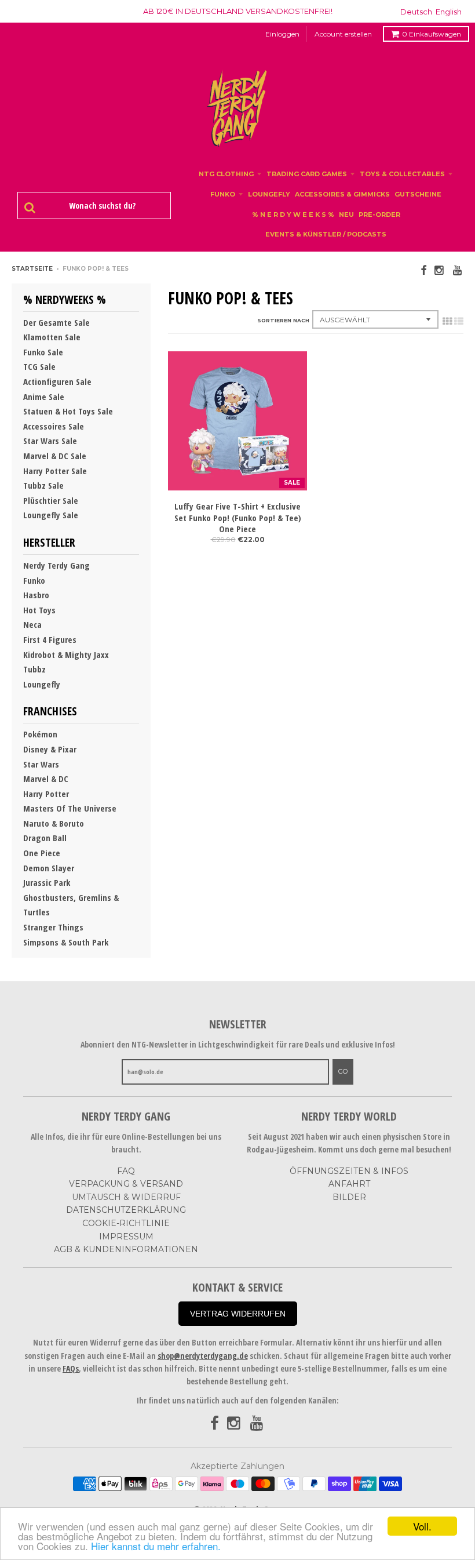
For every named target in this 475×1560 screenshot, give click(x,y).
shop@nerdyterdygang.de (203, 1355)
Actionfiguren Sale (57, 381)
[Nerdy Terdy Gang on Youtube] (458, 269)
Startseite (32, 268)
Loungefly (41, 684)
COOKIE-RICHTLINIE (126, 1223)
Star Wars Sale (50, 440)
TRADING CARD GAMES (306, 174)
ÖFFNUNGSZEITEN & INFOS (349, 1171)
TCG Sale (39, 366)
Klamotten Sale (52, 337)
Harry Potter (46, 793)
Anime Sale (43, 396)
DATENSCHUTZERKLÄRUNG (126, 1210)
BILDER (349, 1197)
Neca (32, 624)
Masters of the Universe (69, 808)
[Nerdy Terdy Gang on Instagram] (439, 269)
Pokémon (40, 734)
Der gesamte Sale (56, 322)
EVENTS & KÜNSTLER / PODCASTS (325, 234)
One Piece (41, 853)
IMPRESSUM (126, 1236)
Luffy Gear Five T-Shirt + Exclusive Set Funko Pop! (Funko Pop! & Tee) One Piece (237, 517)
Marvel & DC (45, 778)
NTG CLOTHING (226, 174)
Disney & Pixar (49, 749)
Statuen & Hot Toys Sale (68, 411)
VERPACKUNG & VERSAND (126, 1184)
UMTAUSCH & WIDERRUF (126, 1197)
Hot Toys (39, 610)
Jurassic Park (46, 882)
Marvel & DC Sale (54, 455)
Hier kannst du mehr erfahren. (156, 1546)
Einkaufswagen (431, 34)
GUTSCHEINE (417, 194)
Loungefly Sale (50, 515)
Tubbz (34, 669)
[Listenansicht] (458, 321)
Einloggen (282, 34)
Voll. (422, 1526)
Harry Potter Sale (55, 471)
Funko (34, 580)
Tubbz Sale (43, 485)
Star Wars (41, 764)
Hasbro (36, 595)
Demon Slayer (48, 868)
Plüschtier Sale (50, 500)
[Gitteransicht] (447, 321)
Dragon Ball (45, 837)
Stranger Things (53, 927)
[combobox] (100, 205)
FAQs (71, 1368)
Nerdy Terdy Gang (56, 565)
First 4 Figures (49, 639)
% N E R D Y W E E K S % (293, 214)
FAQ (126, 1171)
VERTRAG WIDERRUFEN (238, 1313)
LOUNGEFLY (269, 194)
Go (343, 1071)
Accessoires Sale (53, 426)
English (449, 11)
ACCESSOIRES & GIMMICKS (342, 194)
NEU (346, 214)
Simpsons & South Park (65, 942)
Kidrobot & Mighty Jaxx (66, 654)
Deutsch (416, 11)
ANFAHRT (349, 1184)
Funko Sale (43, 352)
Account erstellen (343, 34)
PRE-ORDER (379, 214)
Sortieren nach (283, 320)
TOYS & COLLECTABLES (402, 174)
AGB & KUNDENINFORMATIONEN (126, 1249)
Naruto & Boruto (53, 823)
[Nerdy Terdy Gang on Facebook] (423, 269)
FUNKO (222, 194)
